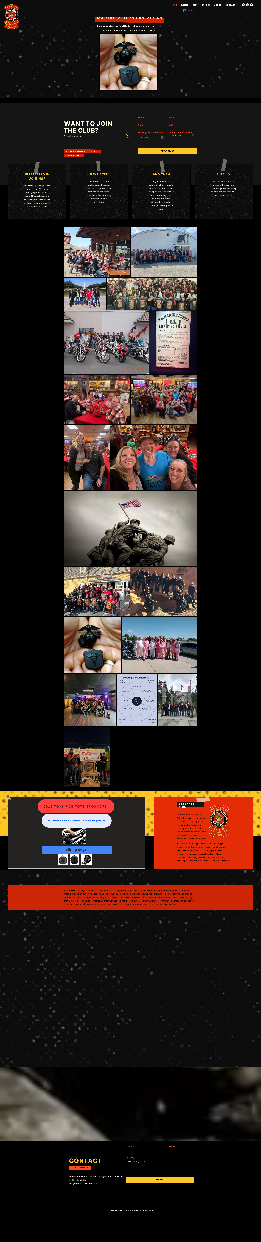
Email (140, 125)
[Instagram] (247, 4)
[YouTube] (251, 4)
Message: (131, 1157)
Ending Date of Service (181, 132)
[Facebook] (243, 4)
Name (141, 117)
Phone (171, 117)
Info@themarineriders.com (83, 1183)
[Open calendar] (162, 137)
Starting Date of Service (150, 133)
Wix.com (149, 1210)
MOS (171, 125)
